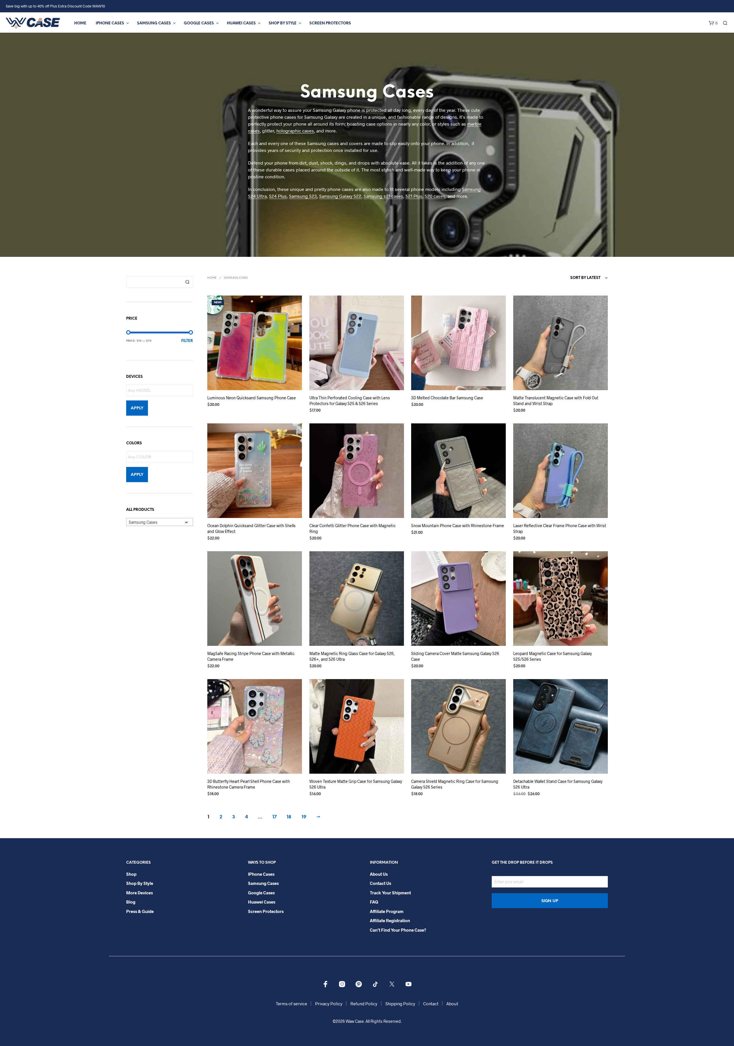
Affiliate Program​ (386, 911)
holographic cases (295, 130)
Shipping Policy (400, 1003)
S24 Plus (278, 196)
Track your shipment (390, 892)
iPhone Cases (110, 23)
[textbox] (161, 390)
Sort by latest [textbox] (585, 278)
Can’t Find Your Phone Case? (398, 929)
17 (274, 817)
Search (187, 282)
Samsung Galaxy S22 (340, 196)
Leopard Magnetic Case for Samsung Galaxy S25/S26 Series (552, 656)
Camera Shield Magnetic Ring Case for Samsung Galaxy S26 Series (454, 784)
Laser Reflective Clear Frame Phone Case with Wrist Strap (559, 528)
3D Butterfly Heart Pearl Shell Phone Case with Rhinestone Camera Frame (248, 784)
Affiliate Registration (390, 920)
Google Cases (199, 23)
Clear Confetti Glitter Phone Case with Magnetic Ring (352, 528)
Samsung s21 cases (383, 196)
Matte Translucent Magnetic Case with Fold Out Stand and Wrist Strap (555, 400)
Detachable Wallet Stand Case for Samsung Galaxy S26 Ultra (557, 784)
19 (304, 817)
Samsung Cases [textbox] (158, 522)
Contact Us (380, 883)
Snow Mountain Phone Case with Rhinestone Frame (457, 525)
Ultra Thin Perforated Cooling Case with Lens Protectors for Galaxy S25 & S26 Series (349, 400)
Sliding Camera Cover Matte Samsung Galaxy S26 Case (455, 656)
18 (289, 817)
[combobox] (159, 522)
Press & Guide (140, 911)
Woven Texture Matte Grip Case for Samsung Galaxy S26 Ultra (355, 784)
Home (80, 23)
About (452, 1003)
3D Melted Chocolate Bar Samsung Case (447, 397)
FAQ (374, 901)
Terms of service (291, 1003)
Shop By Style (282, 23)
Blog (130, 901)
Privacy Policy (328, 1003)
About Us (379, 874)
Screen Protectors (330, 23)
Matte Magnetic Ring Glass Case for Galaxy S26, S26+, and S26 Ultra (352, 656)
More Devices (139, 892)
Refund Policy (363, 1003)
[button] (713, 23)
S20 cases (435, 196)
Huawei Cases (241, 23)
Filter (187, 341)
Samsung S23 (303, 196)
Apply (137, 408)
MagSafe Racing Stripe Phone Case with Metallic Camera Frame (250, 656)
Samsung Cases (154, 23)
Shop (131, 874)
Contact (430, 1003)
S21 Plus (413, 196)
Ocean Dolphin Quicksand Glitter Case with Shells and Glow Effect (251, 528)
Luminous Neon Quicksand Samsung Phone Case (251, 397)
